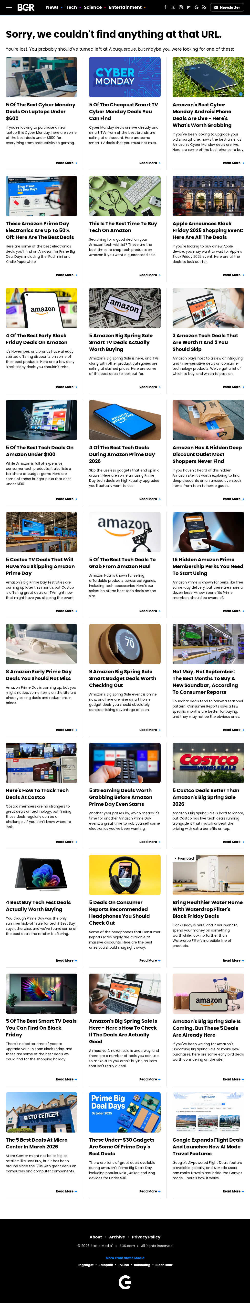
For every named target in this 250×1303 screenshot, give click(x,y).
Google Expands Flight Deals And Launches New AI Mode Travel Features (208, 1147)
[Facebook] (165, 7)
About (96, 1237)
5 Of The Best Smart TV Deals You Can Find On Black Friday (41, 1028)
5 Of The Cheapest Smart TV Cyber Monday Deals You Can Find (123, 111)
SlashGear (164, 1265)
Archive (117, 1237)
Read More (64, 163)
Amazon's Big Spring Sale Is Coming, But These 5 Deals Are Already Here (207, 1028)
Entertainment (125, 7)
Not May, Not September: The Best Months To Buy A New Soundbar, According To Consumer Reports (205, 681)
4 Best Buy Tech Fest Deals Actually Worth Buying (38, 905)
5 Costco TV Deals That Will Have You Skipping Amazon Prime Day (40, 566)
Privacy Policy (146, 1237)
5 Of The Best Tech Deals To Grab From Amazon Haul (122, 563)
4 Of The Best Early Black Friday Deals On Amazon (36, 339)
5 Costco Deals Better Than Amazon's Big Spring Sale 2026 (206, 797)
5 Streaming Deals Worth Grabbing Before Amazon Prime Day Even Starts (120, 797)
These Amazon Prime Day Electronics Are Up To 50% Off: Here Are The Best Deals (40, 230)
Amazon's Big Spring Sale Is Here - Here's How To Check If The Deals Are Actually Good (123, 1031)
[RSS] (204, 7)
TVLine (123, 1265)
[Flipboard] (189, 7)
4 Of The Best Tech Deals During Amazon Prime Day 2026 (122, 454)
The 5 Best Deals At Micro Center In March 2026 (37, 1143)
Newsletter (230, 7)
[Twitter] (173, 7)
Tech (71, 7)
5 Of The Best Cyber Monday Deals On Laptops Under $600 (40, 111)
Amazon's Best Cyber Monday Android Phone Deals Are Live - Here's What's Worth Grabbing (202, 114)
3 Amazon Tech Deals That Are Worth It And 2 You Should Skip (205, 342)
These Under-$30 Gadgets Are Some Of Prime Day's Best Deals (122, 1147)
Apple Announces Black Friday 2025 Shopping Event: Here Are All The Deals (208, 230)
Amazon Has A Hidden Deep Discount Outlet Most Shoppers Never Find (207, 454)
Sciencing (142, 1265)
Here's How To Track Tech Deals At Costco (37, 793)
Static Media (101, 1246)
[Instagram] (181, 7)
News (52, 7)
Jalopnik (106, 1265)
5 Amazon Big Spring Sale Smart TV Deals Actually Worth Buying (121, 342)
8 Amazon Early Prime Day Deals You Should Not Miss (39, 675)
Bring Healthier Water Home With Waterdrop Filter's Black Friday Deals (208, 909)
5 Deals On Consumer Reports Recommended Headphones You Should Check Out (119, 912)
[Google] (196, 7)
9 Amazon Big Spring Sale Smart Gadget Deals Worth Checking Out (122, 678)
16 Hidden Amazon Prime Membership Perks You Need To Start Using (208, 566)
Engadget (86, 1265)
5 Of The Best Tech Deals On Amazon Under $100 (39, 451)
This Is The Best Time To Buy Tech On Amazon (123, 227)
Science (93, 7)
